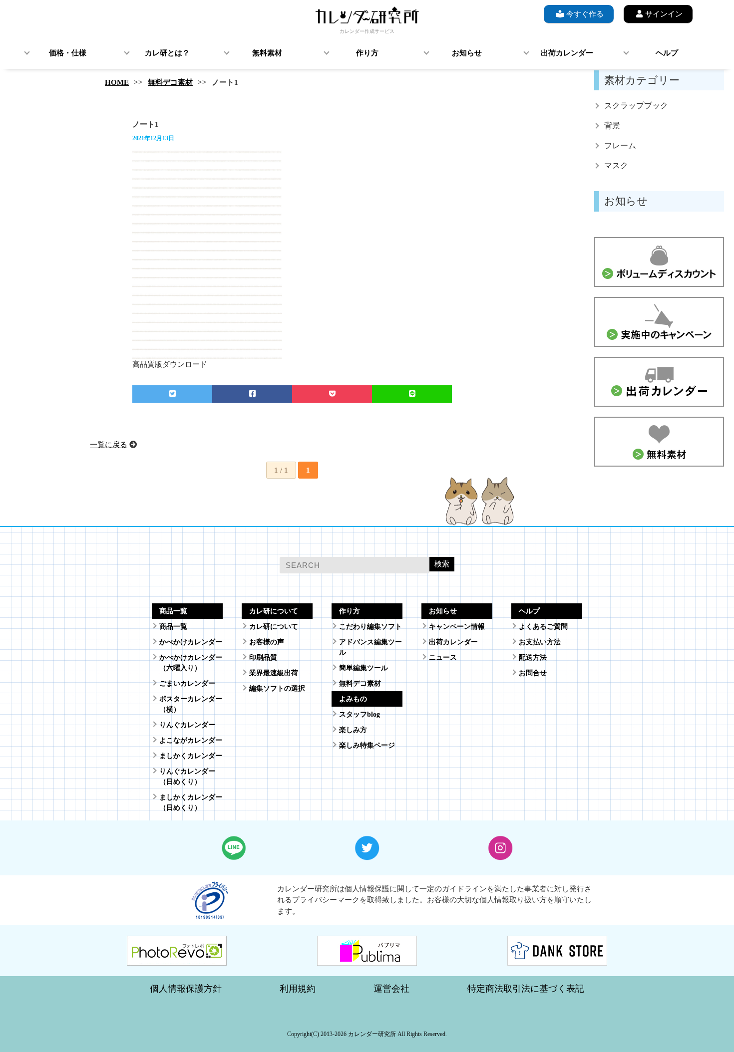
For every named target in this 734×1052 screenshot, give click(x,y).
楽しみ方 (353, 730)
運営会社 (391, 989)
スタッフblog (359, 714)
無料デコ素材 (170, 82)
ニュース (443, 657)
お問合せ (533, 673)
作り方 (367, 53)
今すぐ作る (585, 14)
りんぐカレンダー (187, 725)
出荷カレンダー (567, 53)
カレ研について (273, 626)
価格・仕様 (67, 53)
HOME (117, 82)
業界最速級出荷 (273, 673)
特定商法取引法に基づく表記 (525, 989)
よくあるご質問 (543, 626)
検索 (441, 563)
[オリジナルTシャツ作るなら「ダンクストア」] (557, 959)
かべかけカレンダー (190, 642)
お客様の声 (266, 642)
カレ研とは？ (167, 53)
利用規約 (298, 989)
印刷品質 (263, 657)
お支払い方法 (540, 642)
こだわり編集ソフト (370, 626)
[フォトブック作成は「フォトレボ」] (177, 959)
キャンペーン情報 (457, 626)
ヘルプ (667, 53)
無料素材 (267, 53)
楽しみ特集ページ (367, 745)
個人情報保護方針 (186, 989)
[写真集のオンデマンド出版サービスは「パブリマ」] (367, 959)
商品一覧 (173, 626)
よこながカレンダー (190, 740)
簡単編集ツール (363, 668)
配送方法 (533, 657)
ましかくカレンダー (190, 756)
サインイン (664, 14)
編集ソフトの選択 (277, 688)
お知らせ (467, 53)
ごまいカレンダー (187, 683)
